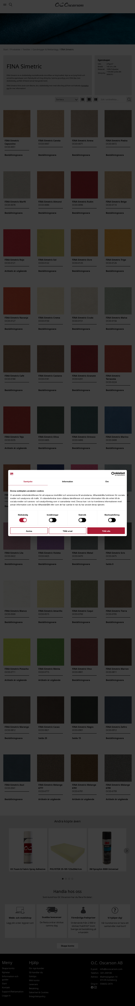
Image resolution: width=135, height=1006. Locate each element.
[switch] (52, 520)
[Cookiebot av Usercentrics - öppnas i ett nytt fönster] (113, 474)
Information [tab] (67, 481)
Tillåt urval (67, 531)
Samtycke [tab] (28, 481)
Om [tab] (107, 481)
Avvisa (29, 531)
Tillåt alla (106, 531)
